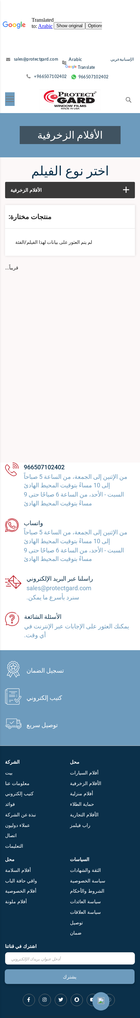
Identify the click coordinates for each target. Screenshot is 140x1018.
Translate (86, 67)
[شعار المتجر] (70, 100)
